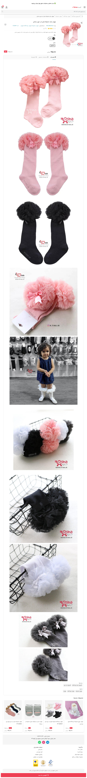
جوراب (21, 26)
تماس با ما (80, 749)
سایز (54, 43)
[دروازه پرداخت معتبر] (35, 763)
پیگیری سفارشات (38, 754)
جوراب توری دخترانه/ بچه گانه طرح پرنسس (75, 723)
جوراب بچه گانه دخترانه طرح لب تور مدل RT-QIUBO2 (54, 723)
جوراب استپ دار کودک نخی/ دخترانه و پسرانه (33, 723)
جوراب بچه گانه (66, 16)
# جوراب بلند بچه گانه (77, 685)
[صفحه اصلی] (82, 16)
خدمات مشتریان (38, 747)
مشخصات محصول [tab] (43, 57)
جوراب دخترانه (59, 16)
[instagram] (43, 742)
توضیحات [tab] (52, 57)
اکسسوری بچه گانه (76, 16)
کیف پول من (39, 752)
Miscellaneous (50, 26)
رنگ (54, 35)
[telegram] (47, 742)
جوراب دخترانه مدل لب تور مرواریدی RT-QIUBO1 (14, 723)
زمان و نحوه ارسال (79, 754)
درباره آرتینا (80, 752)
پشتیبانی (40, 749)
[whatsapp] (39, 742)
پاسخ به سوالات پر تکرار (77, 757)
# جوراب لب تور (67, 685)
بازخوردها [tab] (33, 57)
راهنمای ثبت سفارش (37, 757)
